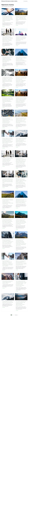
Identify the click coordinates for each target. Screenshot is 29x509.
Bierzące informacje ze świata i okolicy (9, 1)
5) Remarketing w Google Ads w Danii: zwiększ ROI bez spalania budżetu (7, 282)
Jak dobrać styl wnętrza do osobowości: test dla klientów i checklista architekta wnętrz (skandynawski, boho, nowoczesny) (21, 38)
